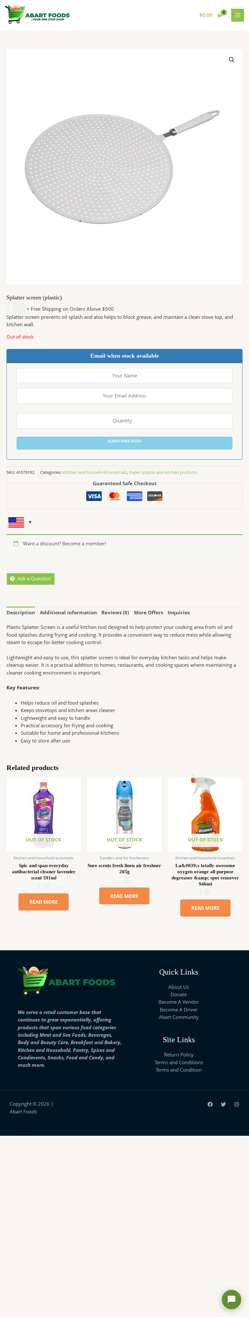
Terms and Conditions (179, 1062)
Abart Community (179, 1017)
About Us (178, 987)
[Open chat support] (231, 1299)
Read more (44, 901)
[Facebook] (210, 1104)
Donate (179, 994)
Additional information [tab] (68, 612)
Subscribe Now (124, 441)
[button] (232, 60)
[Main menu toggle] (237, 15)
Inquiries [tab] (179, 612)
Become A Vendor (179, 1002)
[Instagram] (236, 1104)
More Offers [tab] (148, 612)
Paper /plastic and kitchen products (163, 472)
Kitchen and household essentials (95, 472)
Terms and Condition (179, 1069)
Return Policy (179, 1054)
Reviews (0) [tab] (115, 612)
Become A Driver (179, 1009)
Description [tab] (20, 612)
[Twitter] (223, 1104)
